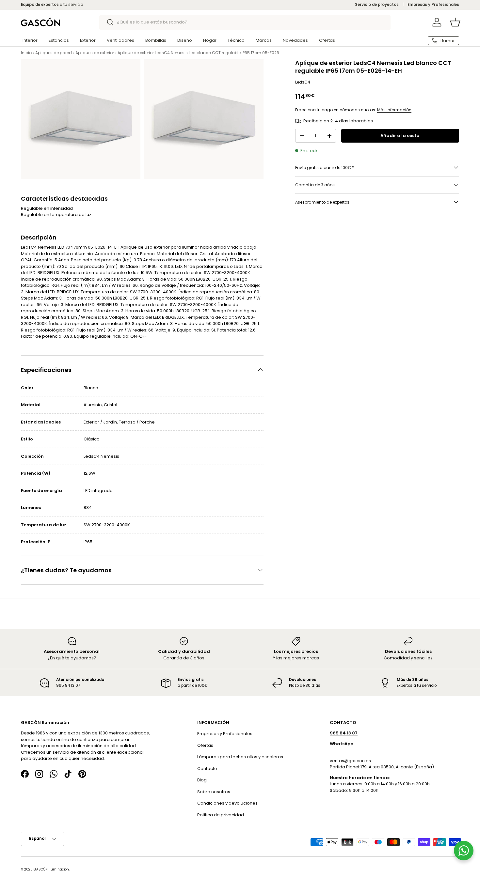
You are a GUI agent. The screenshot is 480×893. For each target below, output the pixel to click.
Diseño (184, 40)
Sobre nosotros (213, 792)
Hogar (209, 40)
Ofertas (327, 40)
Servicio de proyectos (377, 4)
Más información (394, 110)
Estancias (59, 40)
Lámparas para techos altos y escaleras (240, 757)
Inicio (26, 52)
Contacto (207, 768)
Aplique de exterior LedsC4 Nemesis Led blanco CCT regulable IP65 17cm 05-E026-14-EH (205, 52)
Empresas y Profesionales (433, 4)
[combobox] (245, 22)
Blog (202, 780)
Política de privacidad (220, 815)
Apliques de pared (53, 52)
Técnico (236, 40)
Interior (30, 40)
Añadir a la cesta (400, 135)
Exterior (88, 40)
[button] (455, 22)
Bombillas (155, 40)
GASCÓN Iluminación (51, 870)
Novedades (295, 40)
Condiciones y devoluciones (227, 803)
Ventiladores (120, 40)
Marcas (264, 40)
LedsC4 (302, 82)
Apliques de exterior (94, 52)
